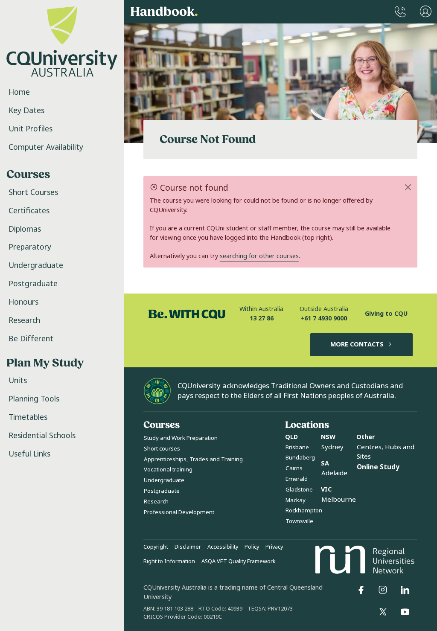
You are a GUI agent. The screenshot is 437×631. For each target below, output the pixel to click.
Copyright (155, 547)
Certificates (29, 210)
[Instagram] (382, 590)
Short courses (162, 449)
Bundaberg (300, 458)
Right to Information (169, 561)
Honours (23, 302)
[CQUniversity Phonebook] (400, 11)
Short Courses (33, 192)
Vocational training (168, 469)
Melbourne (338, 499)
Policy (252, 547)
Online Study (378, 467)
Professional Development (179, 512)
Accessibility (222, 547)
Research (24, 320)
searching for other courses (259, 256)
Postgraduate (33, 283)
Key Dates (26, 110)
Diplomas (25, 229)
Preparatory (30, 247)
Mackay (296, 500)
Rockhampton (304, 510)
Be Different (31, 338)
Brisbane (297, 447)
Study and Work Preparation (181, 438)
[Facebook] (361, 590)
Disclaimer (188, 547)
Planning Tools (34, 398)
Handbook (164, 12)
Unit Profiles (30, 128)
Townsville (299, 521)
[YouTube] (405, 611)
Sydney (332, 447)
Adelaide (334, 473)
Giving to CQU (386, 313)
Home (19, 92)
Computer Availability (46, 147)
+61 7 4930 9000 (323, 318)
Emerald (297, 479)
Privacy (274, 547)
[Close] (408, 187)
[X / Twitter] (382, 611)
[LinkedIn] (405, 590)
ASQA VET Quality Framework (238, 561)
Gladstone (299, 490)
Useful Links (29, 453)
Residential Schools (42, 435)
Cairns (294, 468)
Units (18, 380)
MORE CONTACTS (357, 344)
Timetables (28, 417)
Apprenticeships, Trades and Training (193, 459)
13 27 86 (262, 318)
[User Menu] (425, 11)
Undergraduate (36, 265)
